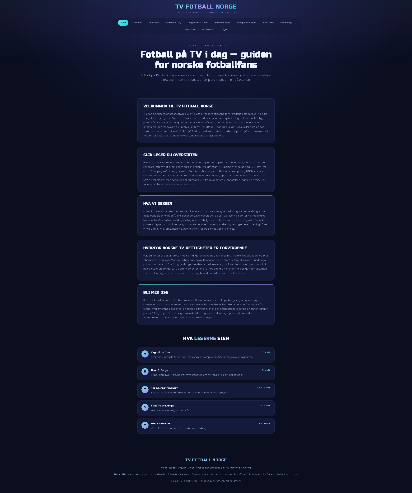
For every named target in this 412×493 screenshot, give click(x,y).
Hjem (123, 22)
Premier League (222, 22)
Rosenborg (286, 22)
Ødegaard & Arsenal (197, 22)
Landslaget (154, 22)
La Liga (223, 29)
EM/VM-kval (208, 29)
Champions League (246, 22)
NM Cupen (190, 29)
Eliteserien (137, 22)
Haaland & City (173, 22)
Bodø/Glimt (268, 22)
